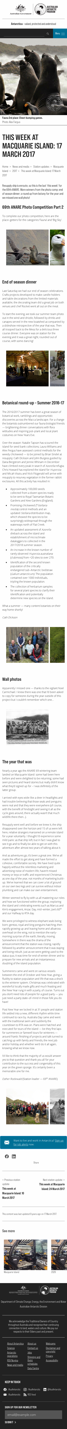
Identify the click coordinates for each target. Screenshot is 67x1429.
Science (11, 1348)
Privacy (49, 1356)
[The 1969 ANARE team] (27, 727)
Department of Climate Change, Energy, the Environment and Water (33, 1301)
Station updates (41, 166)
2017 (14, 171)
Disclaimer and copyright (53, 1349)
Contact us (32, 1348)
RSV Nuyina (12, 1360)
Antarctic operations (12, 1354)
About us (31, 1343)
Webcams (50, 1343)
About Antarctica (15, 1343)
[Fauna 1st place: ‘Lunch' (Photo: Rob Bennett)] (27, 247)
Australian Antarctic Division (33, 1306)
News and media (21, 166)
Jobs (29, 1352)
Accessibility (52, 1360)
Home (5, 166)
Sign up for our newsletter (20, 1407)
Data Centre (33, 1368)
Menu (57, 33)
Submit (9, 1422)
